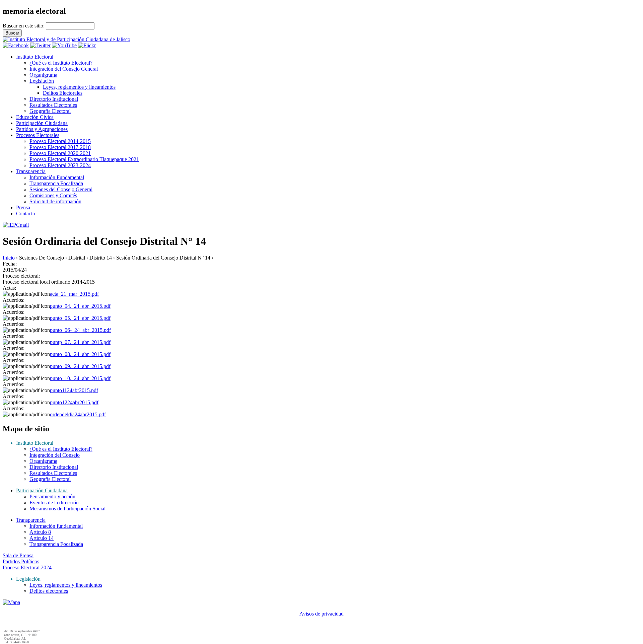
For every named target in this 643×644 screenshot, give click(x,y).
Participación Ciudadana (42, 123)
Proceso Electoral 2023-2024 (60, 165)
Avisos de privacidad (321, 614)
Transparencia (31, 171)
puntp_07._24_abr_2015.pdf (80, 342)
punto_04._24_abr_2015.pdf (80, 306)
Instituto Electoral (34, 57)
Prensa (23, 207)
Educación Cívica (35, 117)
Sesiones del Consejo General (60, 189)
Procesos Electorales (37, 135)
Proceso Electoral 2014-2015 (60, 141)
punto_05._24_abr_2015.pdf (80, 318)
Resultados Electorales (53, 105)
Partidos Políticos (21, 561)
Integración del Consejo (54, 455)
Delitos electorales (48, 591)
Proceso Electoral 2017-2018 (60, 147)
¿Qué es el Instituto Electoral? (60, 63)
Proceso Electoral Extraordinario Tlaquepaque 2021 (84, 159)
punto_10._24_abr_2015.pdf (80, 378)
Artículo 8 (40, 532)
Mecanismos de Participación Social (67, 508)
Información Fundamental (56, 177)
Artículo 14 (41, 538)
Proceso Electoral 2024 (27, 567)
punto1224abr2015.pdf (74, 402)
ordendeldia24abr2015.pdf (78, 414)
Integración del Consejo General (63, 69)
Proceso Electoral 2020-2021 (60, 153)
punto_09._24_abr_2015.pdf (80, 366)
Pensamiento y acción (52, 496)
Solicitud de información (55, 201)
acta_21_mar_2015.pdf (74, 294)
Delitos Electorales (62, 93)
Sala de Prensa (18, 555)
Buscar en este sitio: (24, 25)
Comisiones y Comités (53, 195)
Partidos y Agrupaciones (42, 129)
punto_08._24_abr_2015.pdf (80, 354)
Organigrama (43, 75)
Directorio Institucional (53, 99)
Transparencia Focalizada (56, 183)
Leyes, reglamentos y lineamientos (79, 87)
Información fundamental (56, 526)
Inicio (9, 258)
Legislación (41, 81)
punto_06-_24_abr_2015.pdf (80, 330)
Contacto (25, 213)
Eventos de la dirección (54, 502)
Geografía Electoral (50, 111)
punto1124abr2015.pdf (74, 390)
